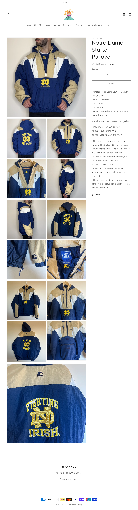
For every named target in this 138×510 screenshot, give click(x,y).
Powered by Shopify (75, 505)
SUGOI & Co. (65, 505)
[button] (10, 14)
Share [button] (97, 194)
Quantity (95, 69)
